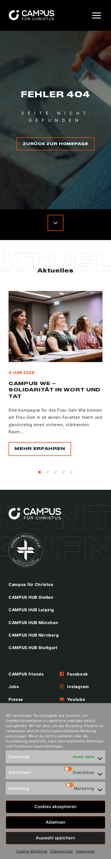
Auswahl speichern (55, 838)
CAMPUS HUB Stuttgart (33, 647)
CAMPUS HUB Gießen (31, 597)
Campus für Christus (31, 584)
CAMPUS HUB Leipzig (31, 609)
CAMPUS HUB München (33, 622)
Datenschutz (61, 851)
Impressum (85, 851)
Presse (16, 699)
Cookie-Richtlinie (32, 851)
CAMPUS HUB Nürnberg (34, 635)
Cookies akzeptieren (55, 806)
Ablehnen (55, 822)
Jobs (14, 686)
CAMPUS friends (26, 674)
